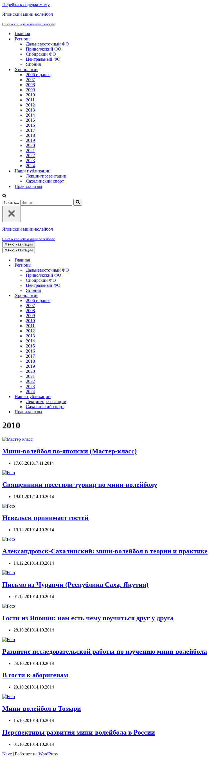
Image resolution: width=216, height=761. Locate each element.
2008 (30, 84)
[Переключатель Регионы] (100, 265)
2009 (30, 89)
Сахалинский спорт (45, 181)
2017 (30, 130)
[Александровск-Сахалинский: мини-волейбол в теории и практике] (8, 539)
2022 (30, 155)
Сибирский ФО (41, 54)
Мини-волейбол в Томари (41, 708)
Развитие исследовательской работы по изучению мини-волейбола (104, 651)
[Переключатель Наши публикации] (100, 396)
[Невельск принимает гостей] (8, 506)
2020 (30, 145)
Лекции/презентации (46, 176)
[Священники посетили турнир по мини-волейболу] (8, 472)
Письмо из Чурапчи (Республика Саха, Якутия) (75, 584)
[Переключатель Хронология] (100, 295)
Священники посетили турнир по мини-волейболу (79, 484)
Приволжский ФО (43, 49)
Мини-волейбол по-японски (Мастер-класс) (69, 451)
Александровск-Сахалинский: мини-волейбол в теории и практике (105, 551)
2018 (30, 135)
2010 (30, 94)
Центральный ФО (43, 59)
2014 (30, 115)
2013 (30, 110)
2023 (30, 160)
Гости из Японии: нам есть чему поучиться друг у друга (88, 618)
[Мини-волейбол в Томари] (8, 696)
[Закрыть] (11, 214)
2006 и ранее (38, 74)
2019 (30, 140)
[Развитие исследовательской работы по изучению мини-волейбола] (8, 639)
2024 (30, 165)
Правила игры (28, 186)
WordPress (48, 753)
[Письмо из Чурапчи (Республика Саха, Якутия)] (8, 572)
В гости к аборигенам (35, 675)
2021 (30, 150)
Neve (7, 753)
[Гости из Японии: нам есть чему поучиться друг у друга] (8, 606)
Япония (33, 64)
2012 (30, 105)
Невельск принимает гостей (45, 517)
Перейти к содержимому (26, 4)
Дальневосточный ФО (47, 44)
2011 (30, 99)
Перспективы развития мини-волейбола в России (78, 732)
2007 (30, 79)
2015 (30, 120)
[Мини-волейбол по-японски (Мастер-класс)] (17, 439)
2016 (30, 125)
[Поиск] (4, 196)
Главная (22, 33)
